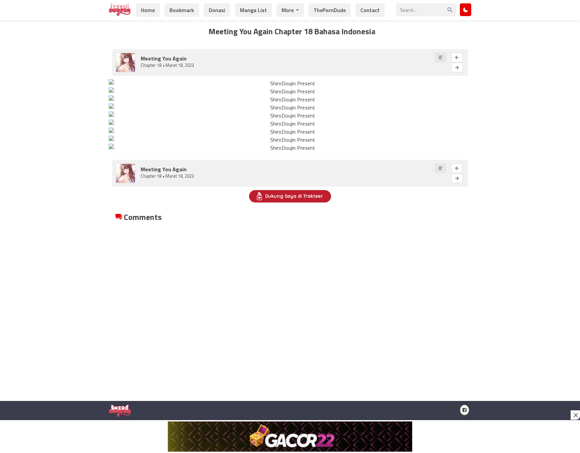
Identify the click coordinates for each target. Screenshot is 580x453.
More (288, 10)
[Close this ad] (575, 415)
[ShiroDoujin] (120, 12)
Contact (370, 10)
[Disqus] (290, 307)
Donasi (217, 10)
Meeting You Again (164, 58)
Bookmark (182, 10)
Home (148, 10)
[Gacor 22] (290, 436)
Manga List (253, 10)
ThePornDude (329, 10)
